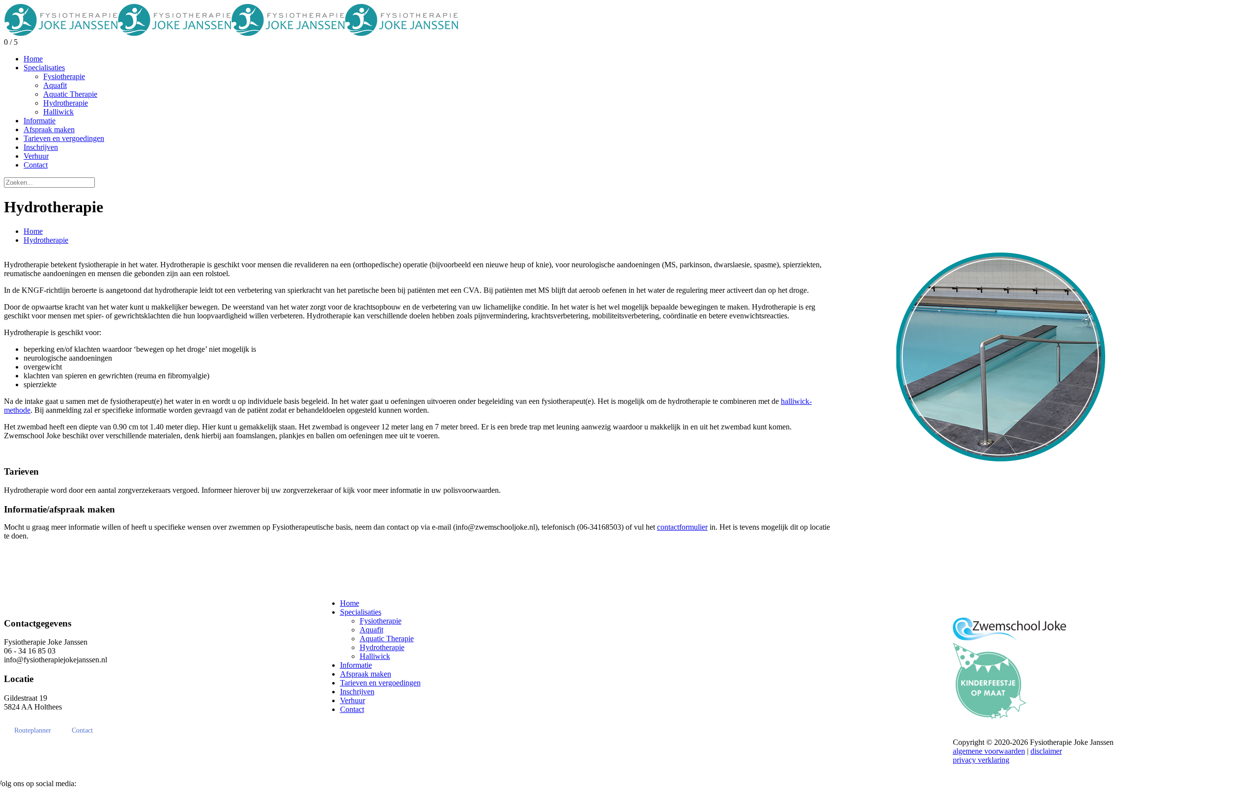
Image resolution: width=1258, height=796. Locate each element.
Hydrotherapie (46, 240)
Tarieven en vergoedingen (380, 683)
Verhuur (352, 700)
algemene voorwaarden (989, 751)
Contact (82, 730)
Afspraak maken (365, 674)
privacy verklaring (981, 760)
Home (33, 231)
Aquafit (371, 629)
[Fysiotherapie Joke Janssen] (231, 33)
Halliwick (375, 656)
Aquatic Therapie (387, 638)
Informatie (356, 665)
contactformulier (682, 527)
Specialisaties (360, 612)
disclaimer (1046, 751)
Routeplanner (32, 730)
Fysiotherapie (380, 621)
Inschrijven (357, 691)
